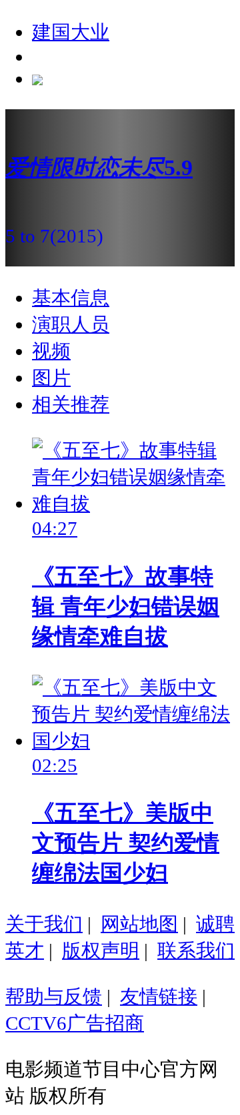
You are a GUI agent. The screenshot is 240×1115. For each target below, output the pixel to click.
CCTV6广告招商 (74, 1023)
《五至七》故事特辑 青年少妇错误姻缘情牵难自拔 (125, 606)
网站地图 (139, 923)
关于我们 (44, 923)
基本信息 (70, 297)
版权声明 (100, 950)
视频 (51, 351)
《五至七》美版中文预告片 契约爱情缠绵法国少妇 (125, 843)
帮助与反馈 (53, 996)
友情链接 (158, 996)
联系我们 (196, 950)
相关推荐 (70, 404)
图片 (51, 377)
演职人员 (70, 324)
